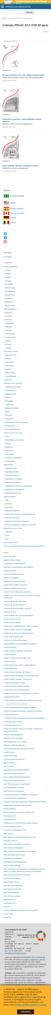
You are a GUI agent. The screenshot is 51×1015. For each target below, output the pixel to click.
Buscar (29, 12)
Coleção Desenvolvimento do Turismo (17, 672)
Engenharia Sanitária (12, 482)
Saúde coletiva (10, 373)
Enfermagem (9, 366)
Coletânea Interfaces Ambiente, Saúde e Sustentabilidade (24, 718)
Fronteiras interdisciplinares (14, 759)
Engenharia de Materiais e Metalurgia (18, 486)
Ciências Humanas (10, 309)
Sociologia (8, 316)
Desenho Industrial (12, 408)
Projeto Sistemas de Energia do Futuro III (19, 812)
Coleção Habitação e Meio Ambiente (17, 686)
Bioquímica (9, 302)
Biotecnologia (10, 305)
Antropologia (9, 334)
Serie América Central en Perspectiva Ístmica (20, 837)
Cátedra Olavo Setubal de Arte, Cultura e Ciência (21, 626)
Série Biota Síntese (10, 841)
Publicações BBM (10, 819)
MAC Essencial (9, 766)
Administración (10, 394)
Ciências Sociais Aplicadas (13, 383)
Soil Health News (10, 903)
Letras (7, 535)
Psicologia (8, 330)
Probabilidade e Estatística (14, 440)
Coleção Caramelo (10, 654)
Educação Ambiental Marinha (14, 745)
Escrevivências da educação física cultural (19, 749)
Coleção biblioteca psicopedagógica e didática (20, 644)
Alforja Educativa (10, 556)
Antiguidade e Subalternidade (14, 563)
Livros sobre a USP (10, 542)
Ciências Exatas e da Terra (13, 433)
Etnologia (8, 320)
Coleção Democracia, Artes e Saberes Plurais (19, 665)
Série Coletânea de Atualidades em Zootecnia (20, 851)
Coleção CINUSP (9, 661)
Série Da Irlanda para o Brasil (14, 855)
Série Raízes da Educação (13, 889)
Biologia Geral (10, 295)
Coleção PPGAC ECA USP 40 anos (16, 704)
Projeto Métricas (10, 809)
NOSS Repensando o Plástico (14, 787)
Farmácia (8, 380)
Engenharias (8, 465)
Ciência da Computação (13, 458)
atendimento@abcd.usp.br (15, 953)
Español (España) (16, 208)
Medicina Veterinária (12, 518)
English (12, 203)
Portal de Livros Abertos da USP (18, 7)
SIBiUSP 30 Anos (9, 900)
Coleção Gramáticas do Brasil (14, 683)
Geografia (8, 327)
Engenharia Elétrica (12, 475)
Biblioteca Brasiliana (11, 578)
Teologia (8, 348)
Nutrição (8, 369)
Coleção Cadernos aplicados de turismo (18, 651)
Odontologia (9, 362)
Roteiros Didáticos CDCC (12, 826)
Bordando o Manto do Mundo (14, 581)
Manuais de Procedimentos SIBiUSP (16, 770)
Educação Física (10, 355)
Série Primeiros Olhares (12, 878)
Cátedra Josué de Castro (12, 619)
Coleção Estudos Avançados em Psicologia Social (21, 676)
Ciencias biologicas (10, 267)
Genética (8, 277)
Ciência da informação (13, 387)
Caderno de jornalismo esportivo (16, 585)
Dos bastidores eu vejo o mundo (15, 742)
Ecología (8, 270)
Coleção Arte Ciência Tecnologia (15, 640)
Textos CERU (8, 914)
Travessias (7, 917)
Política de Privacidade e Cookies (30, 1004)
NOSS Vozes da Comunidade (14, 791)
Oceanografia (9, 461)
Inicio (4, 18)
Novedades (8, 257)
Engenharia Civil (11, 468)
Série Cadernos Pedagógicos (14, 848)
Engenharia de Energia (13, 493)
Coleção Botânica (10, 647)
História (8, 341)
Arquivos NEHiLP (10, 571)
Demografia (9, 419)
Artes (7, 539)
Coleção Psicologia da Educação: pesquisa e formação (23, 711)
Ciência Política (10, 337)
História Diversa (9, 763)
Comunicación (10, 390)
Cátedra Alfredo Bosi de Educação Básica (18, 615)
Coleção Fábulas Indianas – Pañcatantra (18, 679)
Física (7, 436)
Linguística (9, 532)
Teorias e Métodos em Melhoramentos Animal (20, 910)
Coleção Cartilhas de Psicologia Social (17, 658)
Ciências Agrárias (10, 496)
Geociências (9, 447)
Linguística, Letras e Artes (13, 528)
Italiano (12, 222)
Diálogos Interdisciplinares (13, 735)
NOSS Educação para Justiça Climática (17, 784)
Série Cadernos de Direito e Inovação (17, 844)
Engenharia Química (12, 472)
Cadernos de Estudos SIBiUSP (14, 605)
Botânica (8, 274)
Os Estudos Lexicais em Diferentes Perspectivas (21, 795)
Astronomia (9, 454)
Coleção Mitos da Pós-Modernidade (16, 690)
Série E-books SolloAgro (12, 865)
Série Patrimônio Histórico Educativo (17, 875)
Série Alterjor (8, 834)
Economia (8, 415)
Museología (9, 401)
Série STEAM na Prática (12, 896)
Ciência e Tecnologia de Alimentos (17, 521)
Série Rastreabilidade (11, 892)
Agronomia (9, 507)
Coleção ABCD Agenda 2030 (13, 637)
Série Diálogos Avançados (13, 858)
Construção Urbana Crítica (13, 722)
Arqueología (9, 323)
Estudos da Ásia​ (9, 752)
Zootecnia (8, 504)
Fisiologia (8, 298)
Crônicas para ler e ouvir (12, 725)
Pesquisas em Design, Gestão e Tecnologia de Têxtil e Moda (25, 802)
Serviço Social (10, 426)
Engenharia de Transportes (14, 489)
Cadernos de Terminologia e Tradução (17, 608)
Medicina (8, 358)
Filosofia (8, 344)
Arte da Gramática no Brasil (14, 574)
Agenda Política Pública (12, 560)
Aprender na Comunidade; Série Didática (18, 567)
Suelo (7, 500)
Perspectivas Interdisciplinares (15, 798)
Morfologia (9, 284)
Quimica (8, 443)
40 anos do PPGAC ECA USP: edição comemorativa (23, 75)
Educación (8, 312)
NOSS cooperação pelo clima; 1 (15, 780)
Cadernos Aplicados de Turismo (15, 588)
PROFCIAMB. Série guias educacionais (17, 805)
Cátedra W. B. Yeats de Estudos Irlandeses (19, 633)
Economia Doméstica (12, 429)
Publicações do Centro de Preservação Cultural (20, 823)
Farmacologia (10, 288)
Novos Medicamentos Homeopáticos (17, 777)
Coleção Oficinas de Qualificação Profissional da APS (23, 700)
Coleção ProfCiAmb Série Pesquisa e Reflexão (20, 707)
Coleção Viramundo (11, 714)
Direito (7, 412)
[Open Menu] (2, 6)
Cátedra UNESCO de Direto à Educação (17, 630)
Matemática (9, 450)
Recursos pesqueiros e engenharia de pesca (20, 525)
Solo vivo (7, 907)
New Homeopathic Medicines (14, 773)
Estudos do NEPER (10, 756)
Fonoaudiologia (10, 376)
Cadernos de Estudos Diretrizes (15, 601)
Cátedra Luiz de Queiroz (12, 622)
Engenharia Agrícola (12, 511)
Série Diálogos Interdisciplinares (15, 862)
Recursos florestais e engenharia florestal (20, 514)
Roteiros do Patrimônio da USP (15, 830)
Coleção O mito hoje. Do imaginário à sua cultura (21, 693)
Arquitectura (9, 404)
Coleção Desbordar (10, 668)
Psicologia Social (10, 816)
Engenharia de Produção (14, 479)
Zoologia (8, 281)
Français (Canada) (16, 213)
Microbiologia (10, 291)
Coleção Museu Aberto (12, 697)
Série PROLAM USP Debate (13, 885)
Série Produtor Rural (11, 882)
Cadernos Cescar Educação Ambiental (17, 592)
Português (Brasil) (16, 196)
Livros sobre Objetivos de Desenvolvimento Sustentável (24, 546)
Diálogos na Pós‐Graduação (13, 738)
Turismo (8, 397)
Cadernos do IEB (10, 612)
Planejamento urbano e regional (16, 422)
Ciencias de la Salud (11, 351)
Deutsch (12, 218)
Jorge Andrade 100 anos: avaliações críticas (20, 166)
